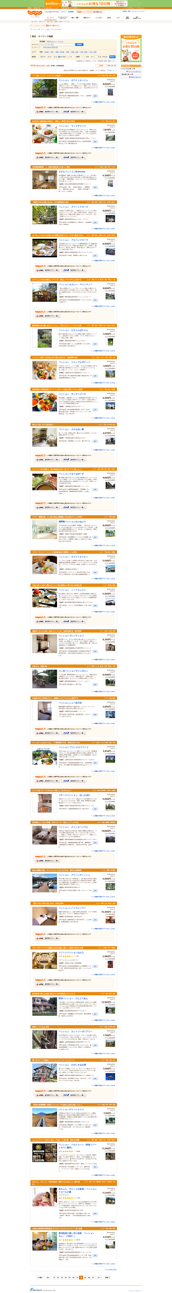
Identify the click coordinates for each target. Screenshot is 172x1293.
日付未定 (63, 57)
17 (77, 1277)
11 (54, 1277)
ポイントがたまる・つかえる (38, 25)
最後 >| (107, 1277)
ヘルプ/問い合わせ (140, 8)
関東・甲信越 (60, 52)
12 (58, 1277)
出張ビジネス (42, 21)
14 (66, 1277)
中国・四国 (83, 52)
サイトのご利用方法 (128, 8)
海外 (127, 17)
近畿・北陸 (74, 52)
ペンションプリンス (50, 47)
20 (89, 1277)
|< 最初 (40, 1277)
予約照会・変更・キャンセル (129, 11)
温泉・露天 (50, 21)
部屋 (87, 57)
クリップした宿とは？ (134, 71)
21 (93, 1277)
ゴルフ (118, 17)
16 (73, 1277)
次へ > (100, 1277)
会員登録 (71, 12)
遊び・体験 (75, 17)
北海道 (46, 52)
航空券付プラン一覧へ (52, 111)
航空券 (109, 17)
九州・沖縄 (92, 52)
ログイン (64, 12)
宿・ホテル (33, 29)
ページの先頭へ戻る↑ (111, 1269)
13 (62, 1277)
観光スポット (51, 41)
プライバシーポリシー (135, 1291)
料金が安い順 (111, 65)
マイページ (142, 11)
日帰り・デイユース (64, 21)
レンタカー (99, 17)
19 (85, 1277)
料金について (113, 70)
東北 (52, 52)
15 (69, 1277)
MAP (95, 96)
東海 (67, 52)
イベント (60, 41)
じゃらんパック (63, 17)
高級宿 (56, 21)
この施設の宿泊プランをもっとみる (103, 102)
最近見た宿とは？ (136, 77)
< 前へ (48, 1277)
